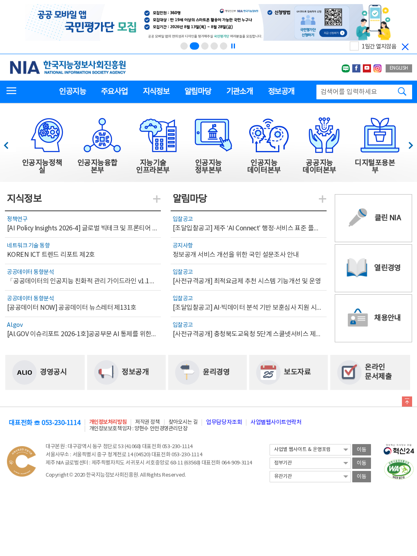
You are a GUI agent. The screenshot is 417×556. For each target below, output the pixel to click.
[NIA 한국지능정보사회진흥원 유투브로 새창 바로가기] (367, 68)
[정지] (233, 46)
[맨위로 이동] (407, 403)
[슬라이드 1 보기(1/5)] (184, 46)
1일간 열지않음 (379, 47)
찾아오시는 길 (183, 422)
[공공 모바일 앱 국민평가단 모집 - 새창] (208, 23)
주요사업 (114, 91)
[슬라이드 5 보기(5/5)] (223, 46)
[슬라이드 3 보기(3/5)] (204, 46)
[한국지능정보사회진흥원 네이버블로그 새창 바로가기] (346, 68)
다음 (407, 143)
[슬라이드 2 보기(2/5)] (194, 46)
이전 (10, 143)
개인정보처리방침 (108, 422)
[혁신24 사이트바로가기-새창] (399, 447)
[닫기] (405, 46)
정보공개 (281, 91)
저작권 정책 (147, 422)
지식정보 (156, 91)
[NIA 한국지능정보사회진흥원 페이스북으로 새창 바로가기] (356, 68)
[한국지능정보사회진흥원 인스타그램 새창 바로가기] (377, 68)
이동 (362, 450)
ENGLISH (399, 68)
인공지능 (72, 91)
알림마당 (197, 91)
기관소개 (239, 91)
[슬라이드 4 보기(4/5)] (214, 46)
